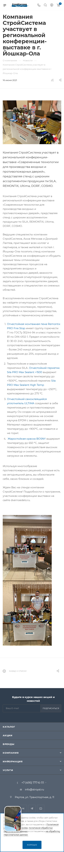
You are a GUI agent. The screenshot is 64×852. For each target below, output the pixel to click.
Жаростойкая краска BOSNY (27, 438)
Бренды (8, 744)
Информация (13, 761)
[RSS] (52, 80)
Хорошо (32, 845)
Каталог (9, 726)
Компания (11, 752)
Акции (7, 735)
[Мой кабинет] (51, 5)
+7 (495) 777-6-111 (33, 782)
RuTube (40, 808)
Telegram (32, 808)
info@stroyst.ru (34, 789)
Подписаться (51, 708)
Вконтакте (23, 808)
